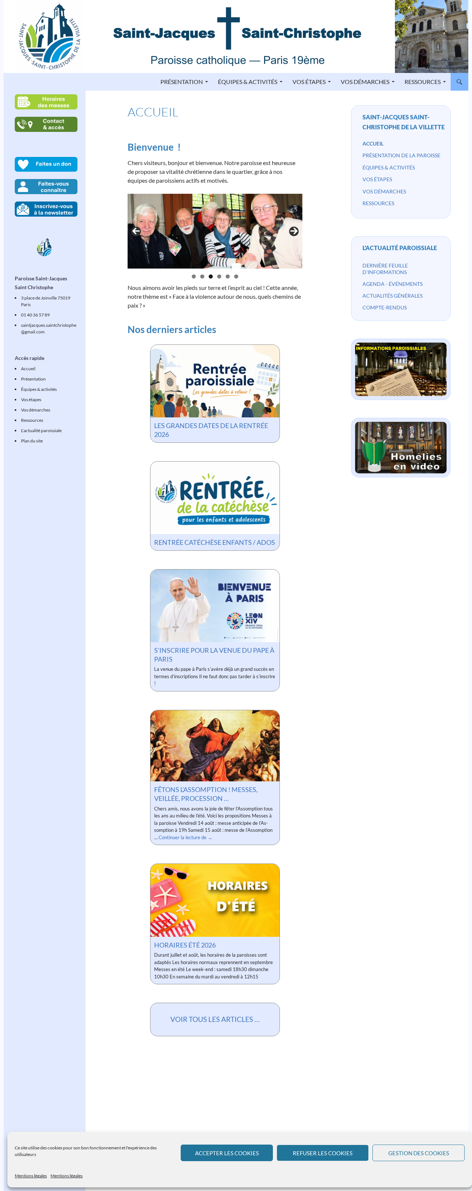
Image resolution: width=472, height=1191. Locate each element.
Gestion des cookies (418, 1153)
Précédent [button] (136, 231)
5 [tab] (228, 276)
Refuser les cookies (323, 1153)
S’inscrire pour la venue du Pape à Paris (214, 654)
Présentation (181, 81)
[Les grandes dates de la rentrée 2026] (215, 381)
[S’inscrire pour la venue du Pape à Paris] (215, 606)
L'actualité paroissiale (399, 247)
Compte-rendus (384, 307)
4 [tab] (219, 276)
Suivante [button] (294, 231)
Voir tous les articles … (215, 1019)
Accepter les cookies (227, 1153)
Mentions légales (31, 1175)
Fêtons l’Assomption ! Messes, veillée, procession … (206, 793)
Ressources (423, 81)
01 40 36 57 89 (35, 315)
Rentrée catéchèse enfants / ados (214, 542)
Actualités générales (392, 296)
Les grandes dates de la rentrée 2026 (211, 429)
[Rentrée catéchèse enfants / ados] (215, 498)
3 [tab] (211, 276)
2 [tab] (202, 276)
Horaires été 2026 (185, 945)
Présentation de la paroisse (401, 155)
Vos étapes (309, 81)
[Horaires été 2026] (215, 900)
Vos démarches (365, 81)
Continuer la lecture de (185, 837)
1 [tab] (194, 276)
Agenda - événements (392, 284)
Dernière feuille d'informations (385, 268)
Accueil (373, 143)
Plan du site (32, 441)
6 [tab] (236, 276)
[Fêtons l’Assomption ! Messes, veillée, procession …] (215, 746)
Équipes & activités (247, 81)
